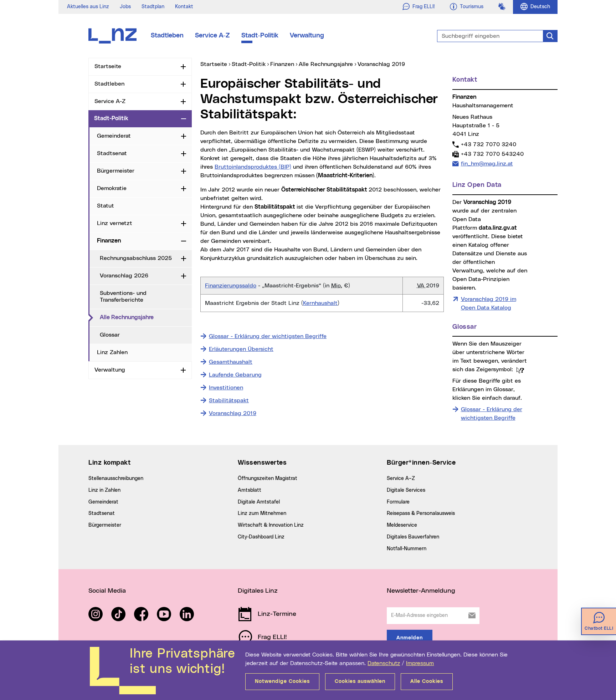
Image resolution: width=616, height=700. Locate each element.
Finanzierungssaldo (230, 285)
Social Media (107, 591)
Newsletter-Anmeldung (421, 591)
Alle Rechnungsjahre (146, 317)
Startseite (107, 66)
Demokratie (112, 188)
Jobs (125, 6)
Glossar (110, 335)
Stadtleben (167, 35)
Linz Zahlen (112, 352)
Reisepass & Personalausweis (421, 513)
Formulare (398, 502)
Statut (105, 206)
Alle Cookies (426, 681)
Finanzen (109, 241)
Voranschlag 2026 (124, 276)
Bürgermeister (115, 171)
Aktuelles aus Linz (88, 6)
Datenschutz (384, 663)
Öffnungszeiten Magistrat (267, 478)
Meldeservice (402, 525)
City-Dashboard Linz (261, 537)
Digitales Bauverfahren (413, 537)
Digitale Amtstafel (259, 502)
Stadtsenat (112, 153)
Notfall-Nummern (406, 548)
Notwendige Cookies (282, 681)
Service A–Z (401, 478)
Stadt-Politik (259, 35)
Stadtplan (153, 6)
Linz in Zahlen (104, 490)
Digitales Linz (258, 591)
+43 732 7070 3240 (488, 144)
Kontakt (184, 6)
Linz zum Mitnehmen (262, 513)
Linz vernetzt (114, 223)
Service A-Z (212, 35)
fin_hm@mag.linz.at (487, 163)
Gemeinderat (114, 136)
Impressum (420, 663)
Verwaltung (307, 35)
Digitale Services (406, 490)
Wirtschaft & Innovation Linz (271, 525)
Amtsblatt (249, 490)
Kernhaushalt (320, 303)
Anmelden (409, 637)
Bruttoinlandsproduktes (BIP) (253, 167)
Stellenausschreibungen (115, 478)
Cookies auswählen (360, 681)
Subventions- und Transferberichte (123, 296)
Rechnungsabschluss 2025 (136, 258)
